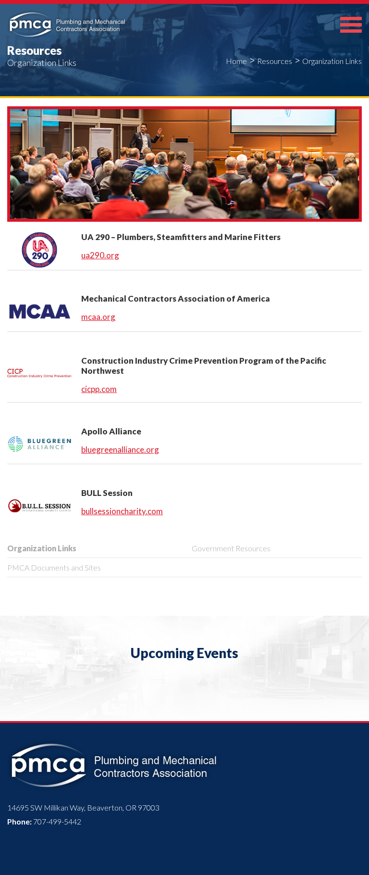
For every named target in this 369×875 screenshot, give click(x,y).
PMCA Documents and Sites (54, 567)
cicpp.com (99, 389)
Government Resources (231, 548)
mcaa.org (98, 317)
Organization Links (41, 548)
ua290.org (100, 255)
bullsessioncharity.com (122, 511)
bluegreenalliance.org (120, 449)
